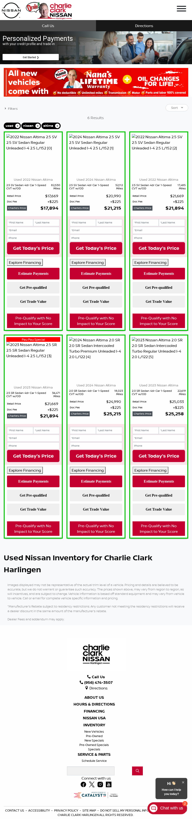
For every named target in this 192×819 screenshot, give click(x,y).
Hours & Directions (94, 704)
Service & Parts (94, 754)
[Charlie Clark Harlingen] (36, 9)
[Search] (137, 770)
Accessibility (39, 810)
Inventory (94, 725)
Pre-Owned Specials (94, 745)
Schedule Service (94, 761)
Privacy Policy (66, 810)
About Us (94, 697)
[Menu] (181, 9)
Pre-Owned (94, 736)
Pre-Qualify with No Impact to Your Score (33, 320)
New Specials (94, 740)
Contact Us (15, 810)
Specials (94, 749)
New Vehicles (94, 731)
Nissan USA (94, 718)
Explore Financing (25, 262)
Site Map (89, 810)
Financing (94, 711)
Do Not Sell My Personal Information (131, 810)
